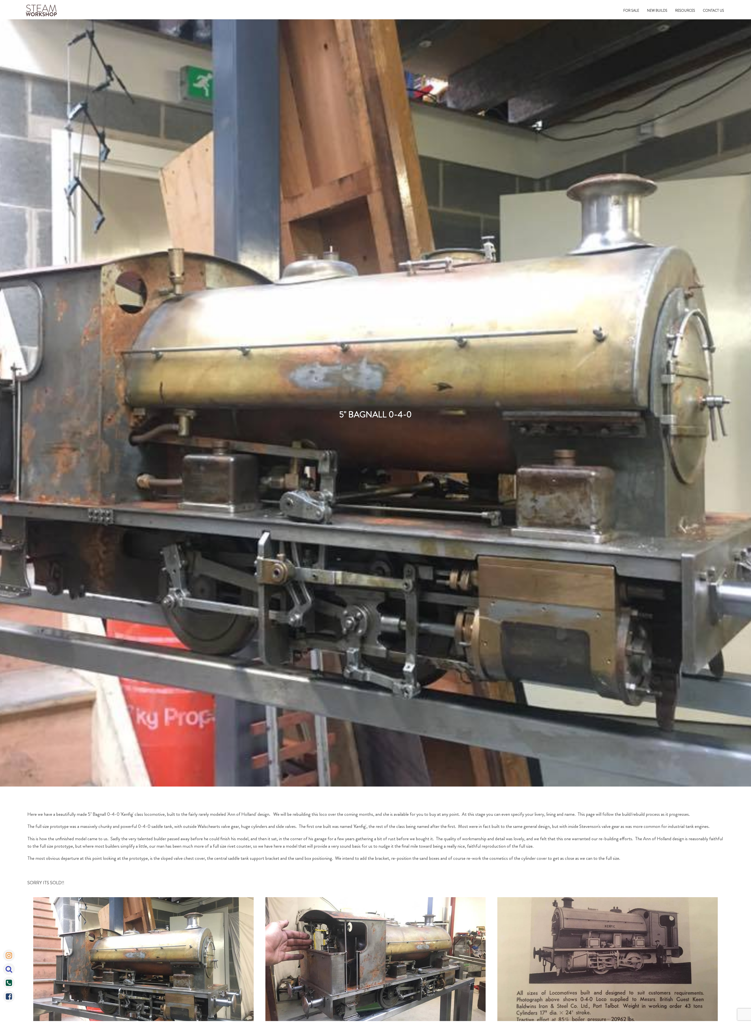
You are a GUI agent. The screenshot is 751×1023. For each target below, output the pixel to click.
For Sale (631, 10)
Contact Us (713, 10)
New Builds (657, 10)
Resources (685, 10)
